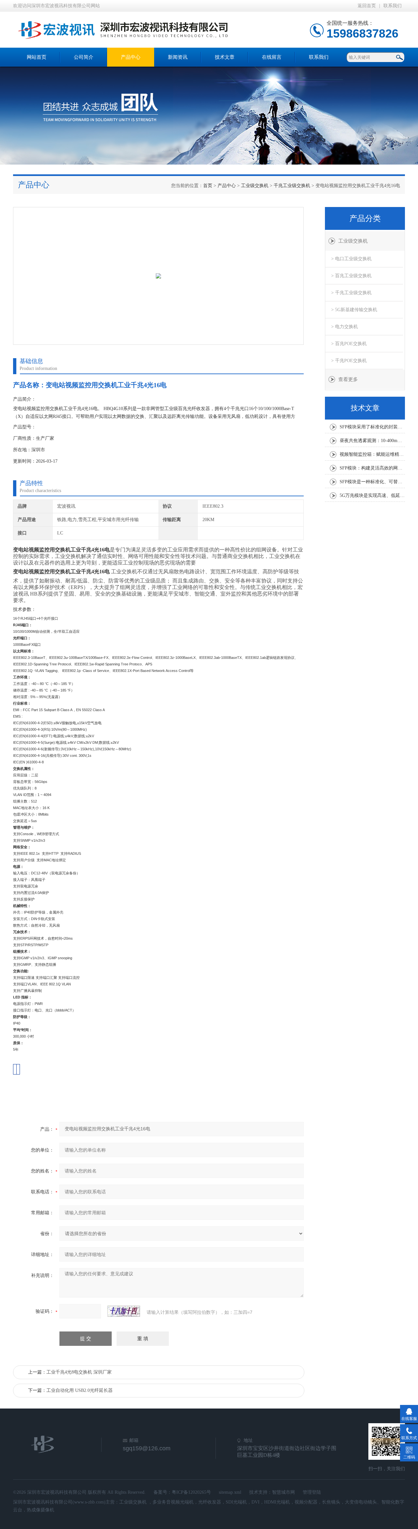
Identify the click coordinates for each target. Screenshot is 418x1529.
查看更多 (348, 379)
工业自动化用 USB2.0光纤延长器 (79, 1390)
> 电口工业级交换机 (351, 258)
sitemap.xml (230, 1492)
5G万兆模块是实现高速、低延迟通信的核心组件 (372, 495)
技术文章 (224, 57)
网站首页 (36, 57)
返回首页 (367, 5)
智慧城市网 (283, 1492)
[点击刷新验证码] (123, 1311)
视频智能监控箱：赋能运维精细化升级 (372, 454)
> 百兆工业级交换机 (351, 275)
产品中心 (130, 57)
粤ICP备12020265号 (191, 1492)
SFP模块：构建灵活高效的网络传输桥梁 (372, 468)
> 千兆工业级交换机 (351, 292)
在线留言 (271, 57)
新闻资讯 (177, 57)
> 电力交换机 (344, 326)
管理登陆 (312, 1492)
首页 (207, 185)
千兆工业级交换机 (292, 185)
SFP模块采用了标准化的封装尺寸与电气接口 (372, 426)
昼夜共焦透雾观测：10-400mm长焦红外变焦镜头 (372, 440)
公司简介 (83, 57)
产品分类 (365, 218)
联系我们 (392, 5)
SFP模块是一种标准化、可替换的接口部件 (372, 481)
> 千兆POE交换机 (349, 360)
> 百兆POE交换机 (349, 343)
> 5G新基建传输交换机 (354, 309)
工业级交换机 (254, 185)
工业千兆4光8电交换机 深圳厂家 (79, 1372)
